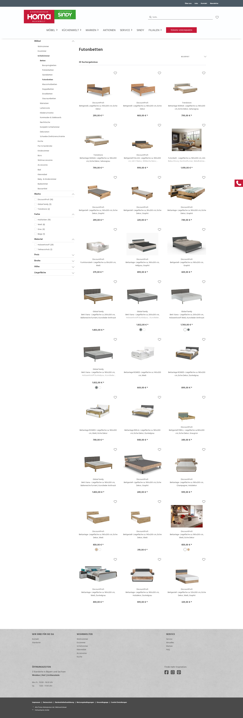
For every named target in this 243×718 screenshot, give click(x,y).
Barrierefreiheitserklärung (64, 702)
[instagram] (173, 672)
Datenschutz (47, 702)
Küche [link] (79, 656)
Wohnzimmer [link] (82, 638)
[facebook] (166, 672)
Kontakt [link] (204, 3)
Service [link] (169, 638)
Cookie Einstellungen (119, 702)
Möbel (37, 41)
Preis (36, 254)
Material (38, 239)
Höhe (37, 266)
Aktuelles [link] (170, 642)
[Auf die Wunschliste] (115, 73)
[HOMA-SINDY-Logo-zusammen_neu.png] (50, 17)
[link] (239, 183)
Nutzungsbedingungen (85, 702)
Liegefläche (40, 272)
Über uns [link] (188, 3)
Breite (37, 260)
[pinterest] (179, 672)
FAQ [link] (168, 649)
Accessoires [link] (82, 653)
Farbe (37, 214)
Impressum (36, 702)
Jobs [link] (196, 3)
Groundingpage (102, 702)
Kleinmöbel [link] (81, 649)
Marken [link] (169, 645)
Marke (37, 193)
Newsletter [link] (214, 3)
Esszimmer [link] (81, 642)
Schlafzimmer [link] (82, 645)
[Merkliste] (217, 17)
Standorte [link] (36, 642)
